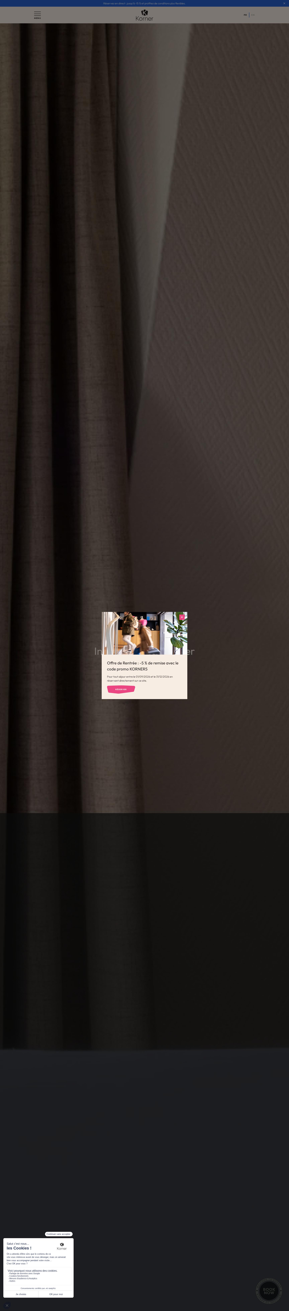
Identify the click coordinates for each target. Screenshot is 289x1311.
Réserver (121, 689)
